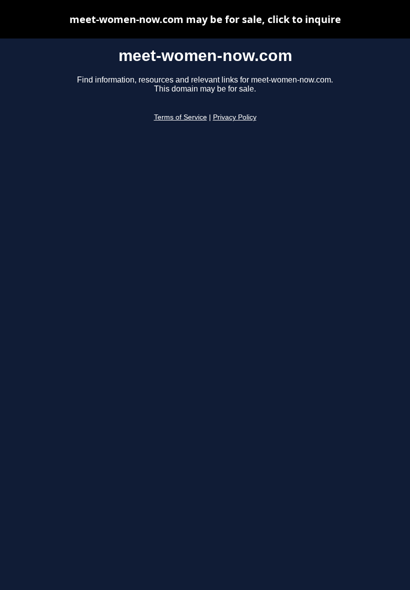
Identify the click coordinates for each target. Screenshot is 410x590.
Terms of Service (180, 117)
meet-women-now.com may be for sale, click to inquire (205, 19)
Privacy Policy (234, 117)
